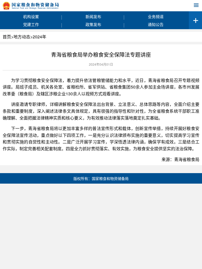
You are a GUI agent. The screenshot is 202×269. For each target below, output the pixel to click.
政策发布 (93, 24)
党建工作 (31, 24)
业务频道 (156, 16)
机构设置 (31, 16)
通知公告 (156, 24)
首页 (7, 37)
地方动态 (21, 37)
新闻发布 (93, 16)
